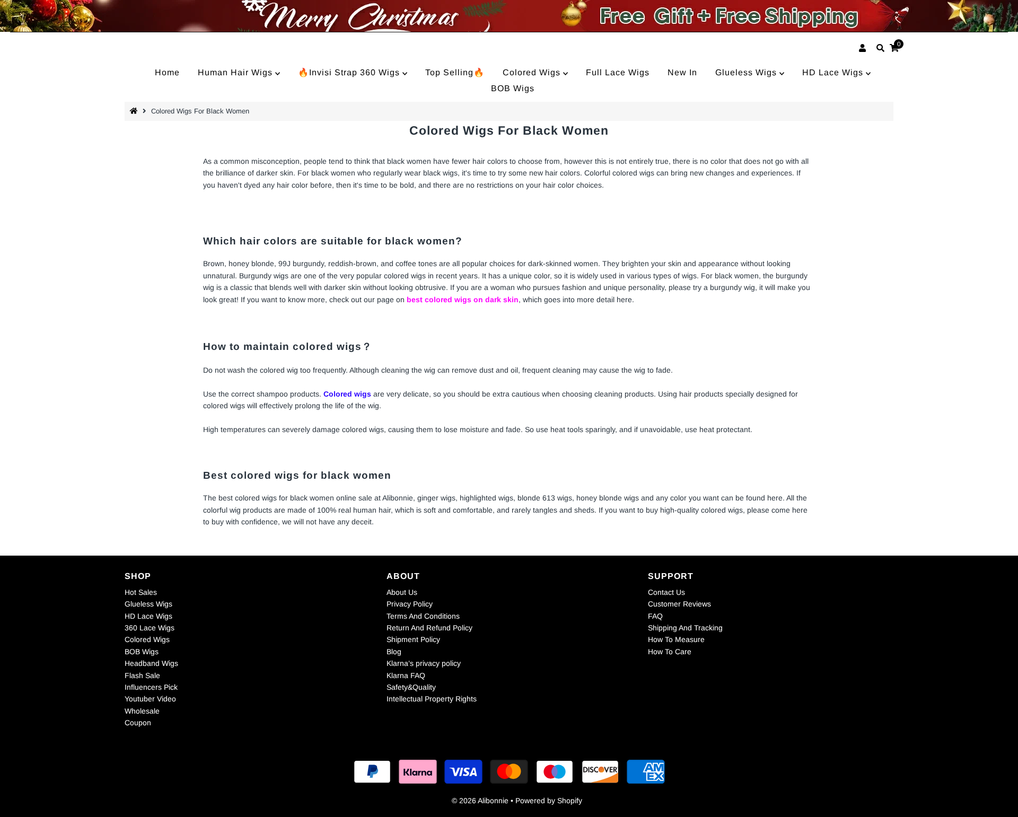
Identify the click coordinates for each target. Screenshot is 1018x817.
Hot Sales (141, 592)
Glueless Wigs (747, 72)
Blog (394, 651)
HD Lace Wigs (834, 72)
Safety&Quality (411, 687)
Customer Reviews (679, 604)
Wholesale (142, 711)
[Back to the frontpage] (135, 111)
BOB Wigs (512, 88)
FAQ (655, 616)
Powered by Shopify (548, 800)
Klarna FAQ (406, 675)
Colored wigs (347, 394)
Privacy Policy (410, 604)
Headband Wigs (151, 663)
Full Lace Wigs (618, 72)
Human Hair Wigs (236, 72)
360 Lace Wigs (149, 627)
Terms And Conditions (423, 616)
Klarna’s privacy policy (424, 663)
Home (167, 72)
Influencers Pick (151, 687)
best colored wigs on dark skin (463, 299)
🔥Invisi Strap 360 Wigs (350, 72)
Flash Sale (142, 675)
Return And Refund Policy (429, 627)
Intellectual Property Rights (432, 699)
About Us (402, 592)
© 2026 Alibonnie (480, 800)
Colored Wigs (533, 72)
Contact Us (666, 592)
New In (682, 72)
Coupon (138, 722)
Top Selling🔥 (455, 72)
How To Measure (676, 639)
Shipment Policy (413, 639)
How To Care (669, 651)
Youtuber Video (150, 699)
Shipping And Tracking (685, 627)
